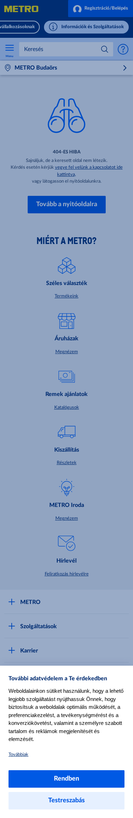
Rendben (66, 779)
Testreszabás (66, 800)
